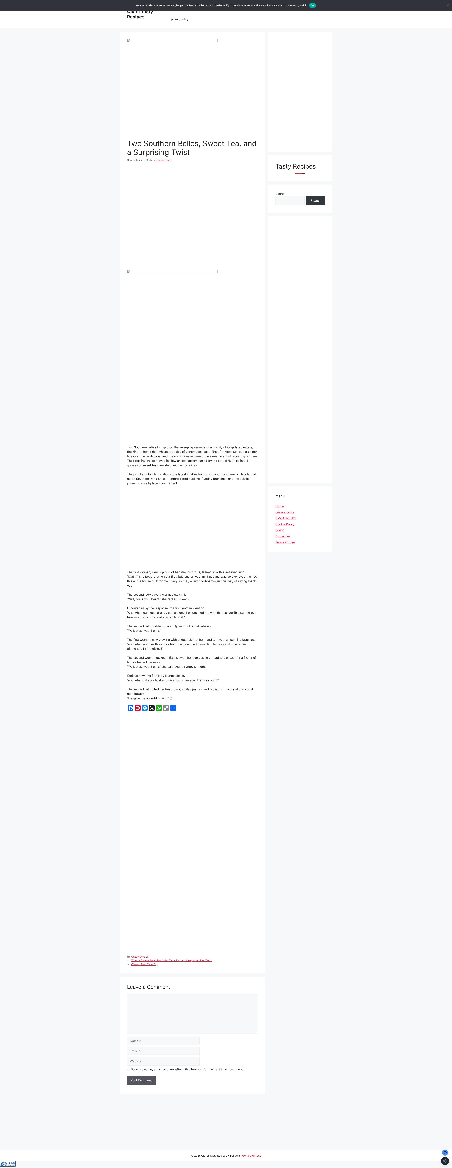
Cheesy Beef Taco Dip (144, 964)
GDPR (279, 530)
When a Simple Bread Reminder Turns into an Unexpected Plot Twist (171, 960)
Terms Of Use (285, 542)
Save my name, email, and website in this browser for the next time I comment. (187, 1069)
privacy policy (179, 19)
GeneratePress (251, 1155)
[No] (447, 5)
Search (280, 194)
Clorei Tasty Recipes (140, 14)
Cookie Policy (284, 524)
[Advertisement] (192, 192)
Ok (312, 5)
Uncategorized (140, 956)
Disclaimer (282, 536)
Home (279, 506)
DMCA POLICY (285, 518)
